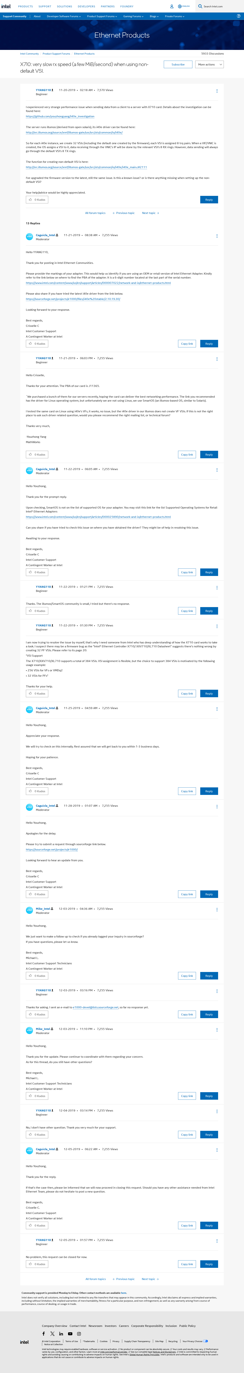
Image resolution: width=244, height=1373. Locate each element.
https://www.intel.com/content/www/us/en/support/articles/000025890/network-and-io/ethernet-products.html (98, 517)
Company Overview (54, 1326)
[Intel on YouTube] (70, 1334)
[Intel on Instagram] (79, 1334)
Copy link (187, 343)
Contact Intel (78, 1326)
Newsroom (95, 1326)
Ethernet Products (84, 53)
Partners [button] (108, 6)
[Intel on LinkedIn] (61, 1334)
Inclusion (171, 1326)
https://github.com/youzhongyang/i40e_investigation (60, 116)
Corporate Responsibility (147, 1326)
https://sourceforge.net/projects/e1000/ (52, 849)
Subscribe (178, 64)
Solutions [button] (64, 6)
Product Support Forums (56, 53)
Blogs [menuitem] (153, 16)
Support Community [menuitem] (14, 16)
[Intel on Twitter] (52, 1334)
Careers (124, 1326)
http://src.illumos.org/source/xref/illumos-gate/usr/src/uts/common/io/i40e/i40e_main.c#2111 (86, 167)
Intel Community (29, 53)
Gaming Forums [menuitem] (132, 16)
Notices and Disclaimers (164, 1351)
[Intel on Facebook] (44, 1334)
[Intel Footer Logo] (24, 1342)
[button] (216, 91)
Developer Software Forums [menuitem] (62, 16)
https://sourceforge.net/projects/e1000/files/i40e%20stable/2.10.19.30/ (73, 299)
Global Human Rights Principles (145, 1354)
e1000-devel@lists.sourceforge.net (95, 1007)
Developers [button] (86, 6)
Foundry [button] (127, 6)
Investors (110, 1326)
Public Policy (187, 1326)
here (123, 1293)
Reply (209, 199)
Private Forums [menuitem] (173, 16)
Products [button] (25, 6)
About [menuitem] (37, 16)
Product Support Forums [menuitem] (101, 16)
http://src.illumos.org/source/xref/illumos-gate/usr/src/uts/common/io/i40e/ (74, 132)
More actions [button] (206, 64)
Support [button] (45, 6)
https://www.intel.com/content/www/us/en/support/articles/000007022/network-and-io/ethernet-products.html (98, 283)
